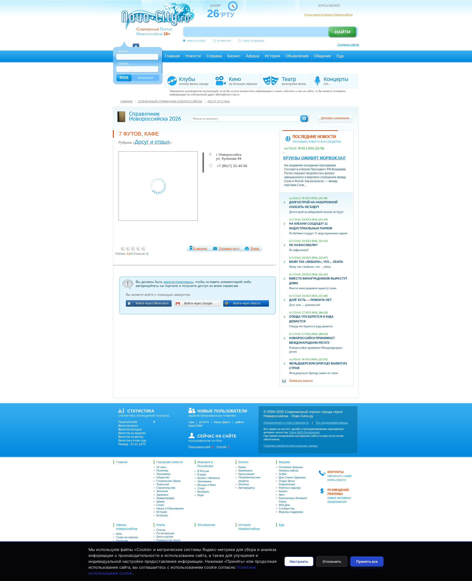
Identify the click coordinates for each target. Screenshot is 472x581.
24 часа (161, 467)
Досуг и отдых (218, 101)
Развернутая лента (168, 540)
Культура (162, 515)
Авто (282, 494)
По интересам (165, 533)
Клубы (160, 525)
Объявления (206, 525)
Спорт (160, 504)
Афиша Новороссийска (126, 527)
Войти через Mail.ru (246, 303)
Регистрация (145, 77)
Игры (200, 495)
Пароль (123, 63)
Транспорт (162, 484)
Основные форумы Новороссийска (291, 469)
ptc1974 (204, 422)
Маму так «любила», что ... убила (316, 262)
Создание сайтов (348, 44)
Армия (160, 501)
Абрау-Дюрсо (222, 422)
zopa (191, 422)
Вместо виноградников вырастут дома (312, 288)
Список (160, 529)
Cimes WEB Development (304, 432)
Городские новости (169, 462)
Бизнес (243, 462)
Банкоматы (245, 470)
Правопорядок (165, 498)
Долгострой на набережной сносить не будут (316, 212)
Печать (255, 248)
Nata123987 (195, 425)
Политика (162, 470)
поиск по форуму (253, 40)
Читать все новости (301, 380)
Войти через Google (198, 303)
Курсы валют (246, 473)
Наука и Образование (170, 508)
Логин (122, 51)
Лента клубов (164, 536)
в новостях (224, 40)
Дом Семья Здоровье (292, 477)
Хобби (282, 473)
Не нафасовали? (303, 245)
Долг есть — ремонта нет (310, 300)
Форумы (284, 462)
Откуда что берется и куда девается (311, 326)
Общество (162, 477)
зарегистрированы (178, 282)
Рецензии (122, 540)
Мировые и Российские (205, 464)
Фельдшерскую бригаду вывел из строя (313, 373)
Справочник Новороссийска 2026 (155, 116)
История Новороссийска (249, 527)
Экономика (163, 473)
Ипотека (243, 484)
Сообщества (287, 508)
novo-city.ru (159, 19)
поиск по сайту (196, 40)
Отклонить (332, 561)
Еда (281, 525)
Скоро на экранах (127, 537)
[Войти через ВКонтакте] (136, 44)
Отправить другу (229, 248)
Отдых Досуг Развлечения (287, 482)
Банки (242, 467)
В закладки (200, 248)
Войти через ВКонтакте (152, 303)
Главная (126, 101)
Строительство (165, 487)
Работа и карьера (290, 487)
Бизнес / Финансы (208, 477)
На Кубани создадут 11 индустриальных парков (318, 233)
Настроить (299, 561)
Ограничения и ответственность (286, 422)
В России (203, 471)
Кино (119, 533)
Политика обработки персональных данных (291, 445)
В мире (201, 474)
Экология (162, 491)
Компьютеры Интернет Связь (293, 500)
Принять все (367, 561)
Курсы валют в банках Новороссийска (329, 14)
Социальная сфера (168, 480)
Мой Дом (284, 504)
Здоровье (162, 494)
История (161, 511)
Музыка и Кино (206, 484)
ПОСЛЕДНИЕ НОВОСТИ (314, 137)
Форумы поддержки (291, 511)
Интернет (203, 491)
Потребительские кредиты (249, 479)
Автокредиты (246, 487)
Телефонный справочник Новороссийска (170, 101)
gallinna (239, 422)
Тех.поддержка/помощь (332, 422)
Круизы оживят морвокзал (314, 158)
